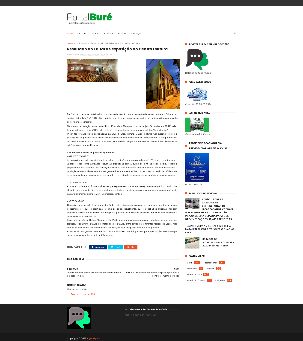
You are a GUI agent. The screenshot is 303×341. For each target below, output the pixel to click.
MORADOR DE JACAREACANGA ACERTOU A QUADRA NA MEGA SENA (218, 242)
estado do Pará (194, 274)
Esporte (81, 33)
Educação (136, 33)
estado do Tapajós (196, 280)
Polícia (122, 33)
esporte (210, 268)
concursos (192, 268)
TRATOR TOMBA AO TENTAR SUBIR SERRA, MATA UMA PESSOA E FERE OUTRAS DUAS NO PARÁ (209, 229)
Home (70, 33)
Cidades (95, 33)
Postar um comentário (83, 294)
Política (108, 33)
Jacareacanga (210, 262)
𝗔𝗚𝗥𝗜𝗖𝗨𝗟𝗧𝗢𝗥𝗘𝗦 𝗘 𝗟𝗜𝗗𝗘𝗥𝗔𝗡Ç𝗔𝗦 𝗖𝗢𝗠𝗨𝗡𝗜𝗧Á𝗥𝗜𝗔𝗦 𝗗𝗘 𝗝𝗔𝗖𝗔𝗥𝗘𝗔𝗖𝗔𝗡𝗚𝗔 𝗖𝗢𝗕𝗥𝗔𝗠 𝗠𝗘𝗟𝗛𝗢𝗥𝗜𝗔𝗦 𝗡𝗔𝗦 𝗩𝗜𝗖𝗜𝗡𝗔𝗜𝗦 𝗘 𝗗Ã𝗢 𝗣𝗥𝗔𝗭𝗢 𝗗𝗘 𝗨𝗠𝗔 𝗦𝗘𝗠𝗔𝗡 (209, 209)
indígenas (220, 280)
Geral (189, 262)
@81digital (94, 338)
